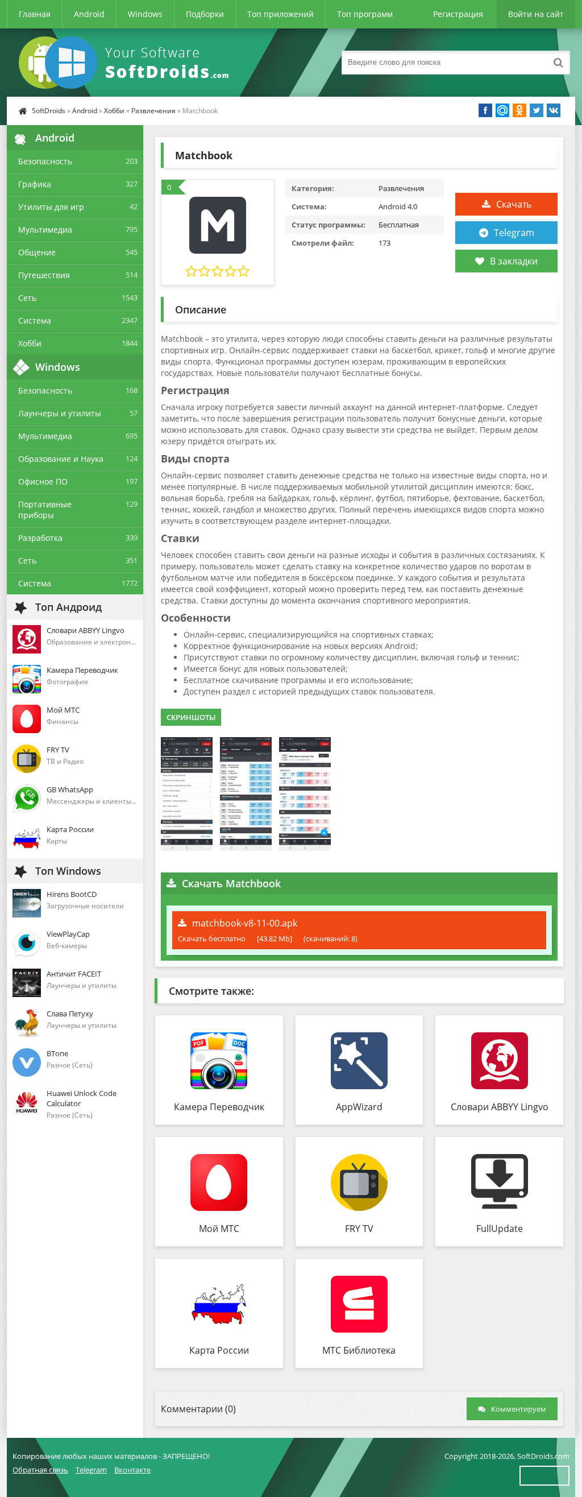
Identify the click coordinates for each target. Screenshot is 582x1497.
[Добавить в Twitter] (536, 110)
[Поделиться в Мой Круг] (502, 110)
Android (89, 14)
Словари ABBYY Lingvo (499, 1107)
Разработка (40, 537)
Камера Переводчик (219, 1107)
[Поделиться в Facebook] (485, 110)
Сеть (27, 297)
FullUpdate (499, 1228)
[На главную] (126, 62)
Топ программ (365, 14)
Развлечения (153, 110)
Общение (37, 252)
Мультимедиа (45, 229)
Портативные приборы (45, 509)
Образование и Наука (60, 458)
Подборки (205, 14)
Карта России (219, 1350)
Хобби (114, 110)
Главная (35, 14)
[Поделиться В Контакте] (553, 110)
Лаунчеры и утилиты (59, 413)
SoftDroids (48, 110)
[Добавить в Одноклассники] (519, 110)
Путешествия (44, 275)
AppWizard (359, 1107)
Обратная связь (40, 1470)
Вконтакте (132, 1470)
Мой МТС (219, 1228)
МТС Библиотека (359, 1350)
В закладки (514, 261)
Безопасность (45, 161)
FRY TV (359, 1228)
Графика (34, 184)
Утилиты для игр (51, 206)
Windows (145, 14)
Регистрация (458, 14)
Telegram (514, 232)
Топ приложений (280, 14)
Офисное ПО (43, 481)
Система (34, 320)
